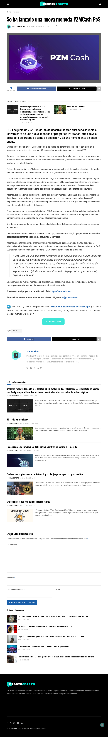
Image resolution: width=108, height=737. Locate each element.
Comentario (13, 544)
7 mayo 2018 (24, 630)
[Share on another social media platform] (99, 89)
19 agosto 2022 (25, 650)
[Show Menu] (8, 4)
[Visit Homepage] (54, 4)
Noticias (16, 12)
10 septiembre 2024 (28, 451)
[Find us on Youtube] (18, 723)
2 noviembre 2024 (74, 110)
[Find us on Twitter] (10, 723)
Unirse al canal (54, 321)
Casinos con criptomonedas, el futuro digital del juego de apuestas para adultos (45, 474)
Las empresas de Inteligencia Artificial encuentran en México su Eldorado (42, 447)
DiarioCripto (22, 26)
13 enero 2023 (27, 505)
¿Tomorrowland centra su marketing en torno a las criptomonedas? (44, 646)
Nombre (11, 577)
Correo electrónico (16, 589)
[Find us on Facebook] (7, 723)
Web (58, 589)
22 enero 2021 (25, 619)
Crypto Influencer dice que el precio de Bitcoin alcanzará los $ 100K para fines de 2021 (51, 636)
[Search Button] (100, 4)
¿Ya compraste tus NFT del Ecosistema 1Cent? (28, 501)
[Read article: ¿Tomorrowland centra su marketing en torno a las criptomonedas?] (12, 649)
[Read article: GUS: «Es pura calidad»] (60, 109)
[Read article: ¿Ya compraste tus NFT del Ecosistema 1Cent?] (20, 515)
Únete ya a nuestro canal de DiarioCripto (70, 306)
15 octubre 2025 (27, 122)
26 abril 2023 (26, 478)
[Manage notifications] (102, 725)
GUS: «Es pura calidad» (76, 106)
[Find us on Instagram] (14, 723)
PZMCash (17, 331)
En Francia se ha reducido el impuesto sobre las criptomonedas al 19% (45, 626)
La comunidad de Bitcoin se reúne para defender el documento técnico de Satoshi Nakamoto (53, 616)
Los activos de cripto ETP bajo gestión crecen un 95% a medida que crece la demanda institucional (56, 656)
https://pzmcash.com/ (61, 291)
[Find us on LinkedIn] (22, 723)
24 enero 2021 (25, 640)
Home (9, 12)
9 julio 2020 (35, 26)
